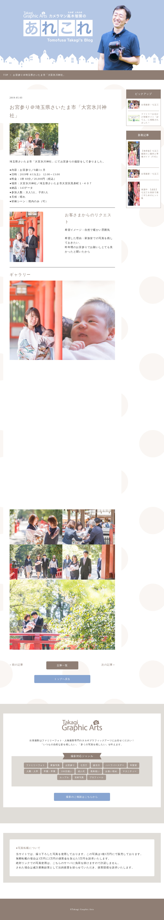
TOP (5, 75)
